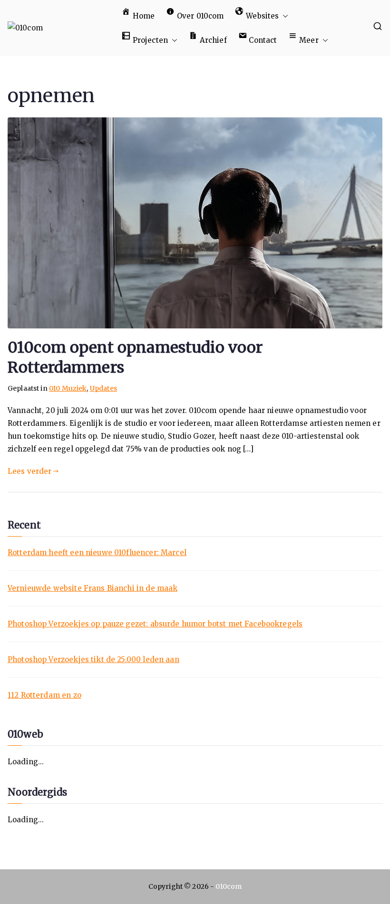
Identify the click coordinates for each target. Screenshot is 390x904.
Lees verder (30, 471)
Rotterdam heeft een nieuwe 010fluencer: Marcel (97, 552)
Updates (103, 388)
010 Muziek (68, 388)
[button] (283, 16)
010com (228, 886)
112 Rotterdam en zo (44, 695)
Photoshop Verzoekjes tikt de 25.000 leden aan (93, 659)
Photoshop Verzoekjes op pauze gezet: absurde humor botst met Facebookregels (155, 623)
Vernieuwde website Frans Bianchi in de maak (92, 588)
